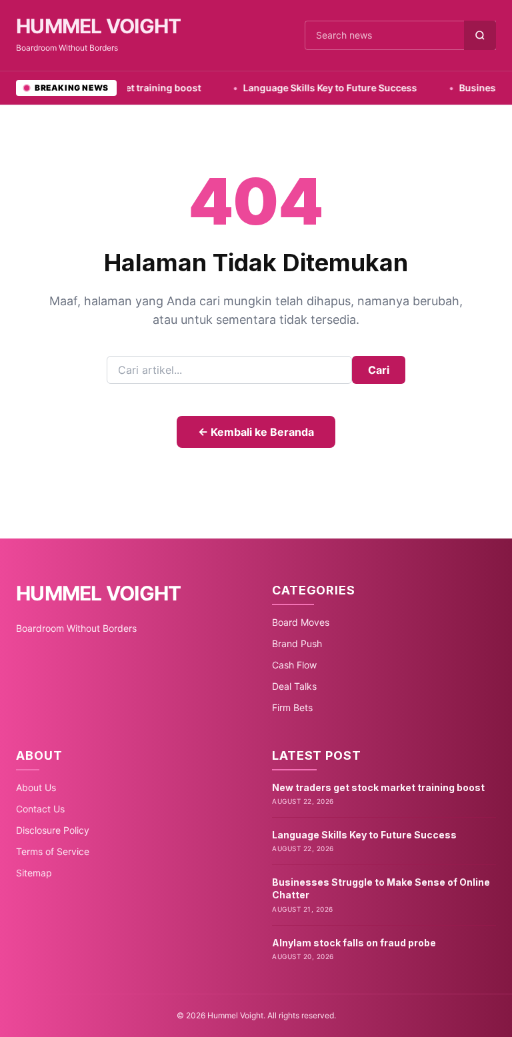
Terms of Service (52, 851)
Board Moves (300, 622)
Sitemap (34, 872)
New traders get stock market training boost (378, 787)
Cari (378, 370)
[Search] (480, 35)
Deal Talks (294, 686)
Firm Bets (292, 707)
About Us (36, 787)
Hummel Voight (98, 26)
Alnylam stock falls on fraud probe (354, 942)
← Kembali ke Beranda (256, 432)
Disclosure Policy (52, 830)
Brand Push (297, 643)
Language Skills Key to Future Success (311, 87)
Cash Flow (294, 664)
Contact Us (40, 808)
